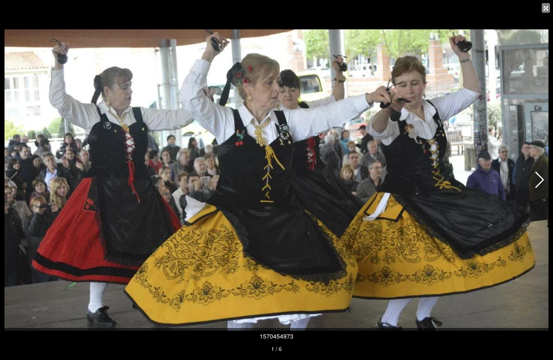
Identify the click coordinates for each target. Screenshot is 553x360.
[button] (540, 180)
